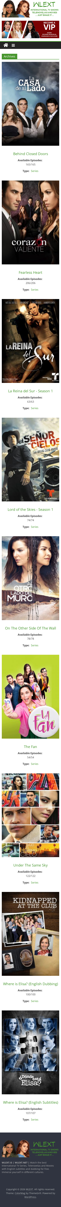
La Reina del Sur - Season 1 (30, 390)
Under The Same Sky (30, 865)
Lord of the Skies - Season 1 (30, 509)
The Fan (30, 746)
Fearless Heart (30, 272)
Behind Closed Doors (30, 153)
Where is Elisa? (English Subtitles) (30, 1102)
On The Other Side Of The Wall (30, 628)
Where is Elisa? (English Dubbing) (30, 983)
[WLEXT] (6, 45)
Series (34, 171)
